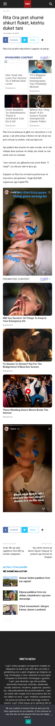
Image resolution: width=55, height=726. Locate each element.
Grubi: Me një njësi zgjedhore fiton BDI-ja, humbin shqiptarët (13, 550)
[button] (51, 4)
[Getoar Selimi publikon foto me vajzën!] (10, 581)
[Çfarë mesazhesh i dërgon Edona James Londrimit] (10, 610)
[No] (51, 715)
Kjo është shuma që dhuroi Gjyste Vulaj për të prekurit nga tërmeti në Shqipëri (40, 552)
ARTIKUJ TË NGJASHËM (15, 567)
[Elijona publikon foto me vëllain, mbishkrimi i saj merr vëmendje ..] (10, 595)
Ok (28, 721)
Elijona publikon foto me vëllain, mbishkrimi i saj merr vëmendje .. (35, 595)
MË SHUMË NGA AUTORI (15, 571)
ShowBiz (6, 11)
